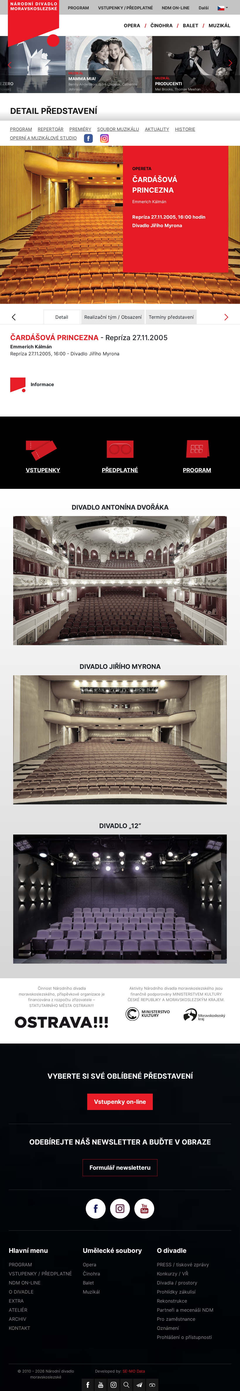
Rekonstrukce (172, 1301)
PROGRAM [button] (78, 7)
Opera (89, 1264)
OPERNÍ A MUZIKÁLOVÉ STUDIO (43, 138)
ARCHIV (17, 1319)
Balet (88, 1283)
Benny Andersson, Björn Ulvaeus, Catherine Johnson (37, 86)
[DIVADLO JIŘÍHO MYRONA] (120, 740)
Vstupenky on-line (120, 1101)
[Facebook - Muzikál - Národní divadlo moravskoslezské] (88, 138)
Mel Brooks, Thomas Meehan (112, 89)
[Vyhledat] (126, 1385)
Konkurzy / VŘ (172, 1274)
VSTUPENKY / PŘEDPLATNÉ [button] (125, 7)
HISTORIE (185, 129)
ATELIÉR (18, 1310)
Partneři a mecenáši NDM (185, 1310)
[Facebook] (88, 1385)
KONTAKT (19, 1328)
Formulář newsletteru (120, 1167)
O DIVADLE (21, 1292)
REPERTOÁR (51, 129)
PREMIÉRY (80, 129)
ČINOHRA (161, 25)
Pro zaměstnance (176, 1319)
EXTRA (16, 1301)
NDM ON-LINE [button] (176, 7)
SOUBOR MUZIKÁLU (118, 129)
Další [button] (204, 7)
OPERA (132, 25)
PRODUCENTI (103, 83)
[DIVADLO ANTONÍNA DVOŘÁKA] (120, 580)
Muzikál (91, 1292)
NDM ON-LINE (25, 1283)
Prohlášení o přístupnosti (184, 1337)
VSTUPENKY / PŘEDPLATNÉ (40, 1274)
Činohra (91, 1274)
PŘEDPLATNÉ (120, 470)
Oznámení (168, 1328)
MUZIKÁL (219, 25)
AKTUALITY (157, 129)
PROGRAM (21, 129)
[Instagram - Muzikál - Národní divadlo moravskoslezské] (104, 138)
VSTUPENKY (43, 470)
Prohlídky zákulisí (176, 1292)
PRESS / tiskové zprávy (183, 1264)
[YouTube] (100, 1385)
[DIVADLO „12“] (120, 899)
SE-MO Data (134, 1371)
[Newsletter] (139, 1385)
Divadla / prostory (177, 1283)
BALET (190, 25)
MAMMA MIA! (16, 78)
